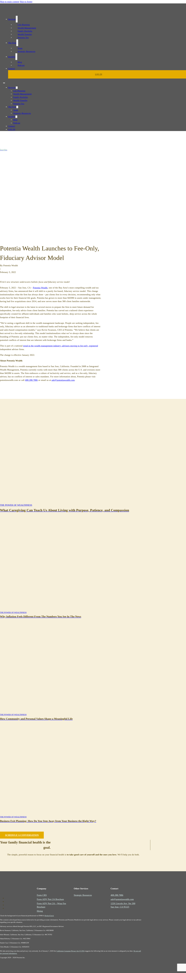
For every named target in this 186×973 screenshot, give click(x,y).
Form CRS (42, 895)
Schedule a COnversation (22, 835)
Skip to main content (9, 1)
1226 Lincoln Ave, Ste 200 (123, 903)
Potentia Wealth (40, 287)
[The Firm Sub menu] (17, 42)
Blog (20, 62)
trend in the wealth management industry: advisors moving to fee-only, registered (60, 345)
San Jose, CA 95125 (120, 907)
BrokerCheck (49, 916)
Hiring (40, 911)
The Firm (12, 43)
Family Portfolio (25, 31)
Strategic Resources (26, 51)
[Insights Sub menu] (16, 56)
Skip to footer (26, 1)
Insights (11, 57)
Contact (11, 68)
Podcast (21, 65)
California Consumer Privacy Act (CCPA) (70, 951)
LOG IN (98, 74)
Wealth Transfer (25, 34)
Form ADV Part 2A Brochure (50, 899)
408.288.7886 (31, 380)
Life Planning (24, 24)
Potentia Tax (23, 37)
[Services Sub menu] (17, 19)
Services (12, 19)
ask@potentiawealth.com (63, 380)
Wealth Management (27, 28)
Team (20, 48)
